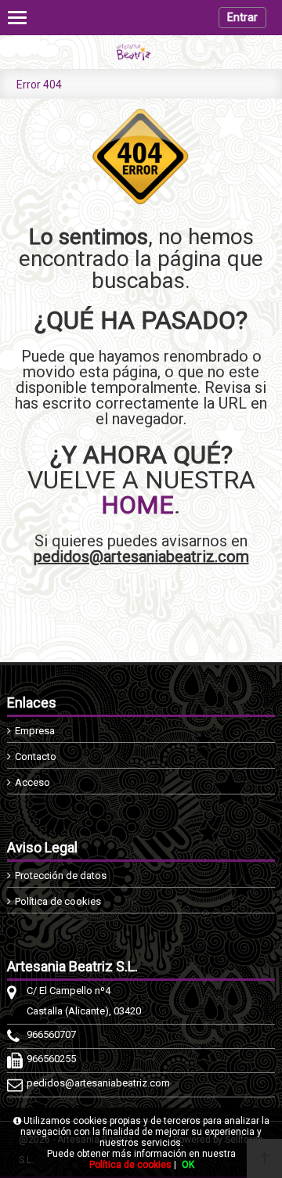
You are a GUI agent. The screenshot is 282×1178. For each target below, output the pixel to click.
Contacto (35, 756)
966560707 (51, 1034)
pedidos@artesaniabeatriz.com (141, 556)
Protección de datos (61, 875)
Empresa (35, 731)
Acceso (32, 782)
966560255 (51, 1059)
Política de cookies (58, 901)
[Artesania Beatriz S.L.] (141, 52)
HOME (137, 505)
